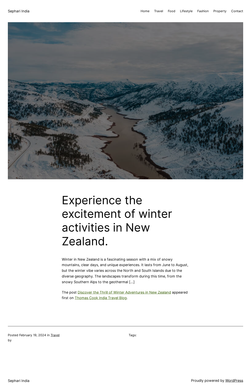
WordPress (234, 380)
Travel (55, 335)
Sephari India (18, 11)
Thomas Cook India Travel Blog (101, 298)
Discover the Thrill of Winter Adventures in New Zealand (124, 292)
